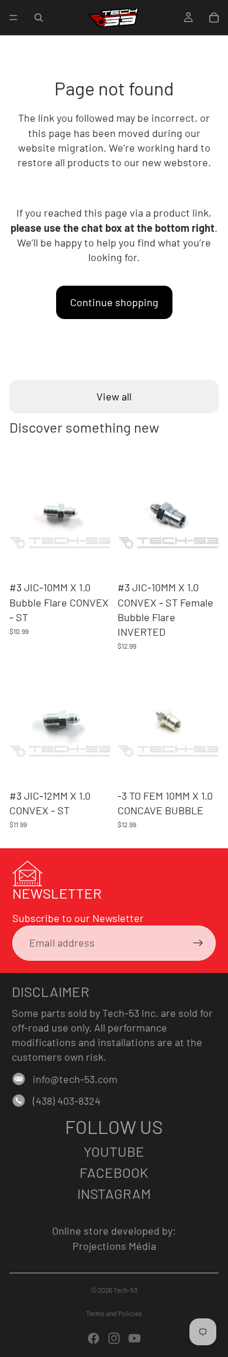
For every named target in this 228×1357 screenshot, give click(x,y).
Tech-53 (125, 1290)
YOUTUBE (114, 1151)
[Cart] (214, 17)
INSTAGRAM (114, 1193)
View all (114, 396)
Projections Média (114, 1245)
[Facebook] (94, 1338)
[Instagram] (114, 1338)
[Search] (38, 17)
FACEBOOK (114, 1172)
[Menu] (13, 17)
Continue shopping (114, 302)
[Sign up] (198, 943)
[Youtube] (134, 1338)
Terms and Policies (114, 1313)
